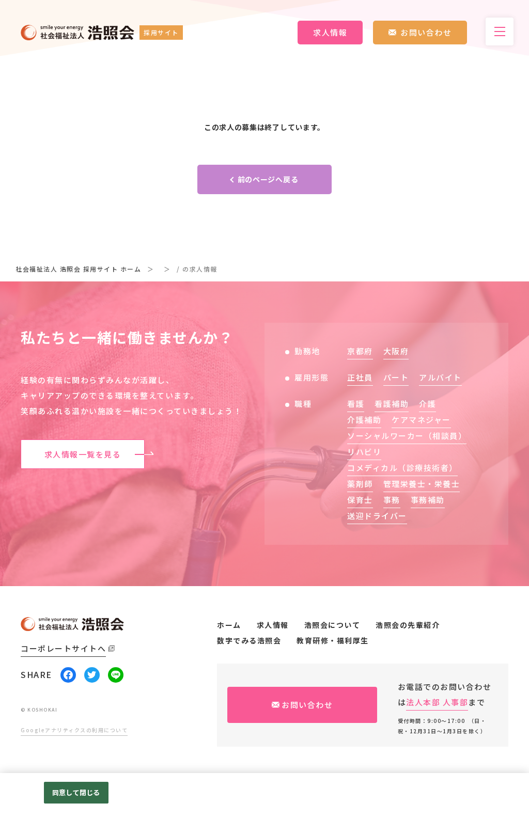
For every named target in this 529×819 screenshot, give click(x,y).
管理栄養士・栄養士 (421, 483)
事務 (391, 499)
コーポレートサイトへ (63, 648)
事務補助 (428, 499)
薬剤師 (360, 483)
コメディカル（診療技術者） (402, 467)
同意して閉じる (76, 792)
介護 (427, 403)
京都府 (360, 350)
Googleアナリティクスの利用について (74, 730)
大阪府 (396, 350)
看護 (355, 403)
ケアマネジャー (421, 419)
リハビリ (364, 451)
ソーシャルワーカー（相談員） (406, 435)
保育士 (360, 499)
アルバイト (440, 377)
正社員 (360, 377)
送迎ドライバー (377, 515)
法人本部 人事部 (437, 702)
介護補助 (364, 419)
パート (396, 377)
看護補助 (392, 403)
